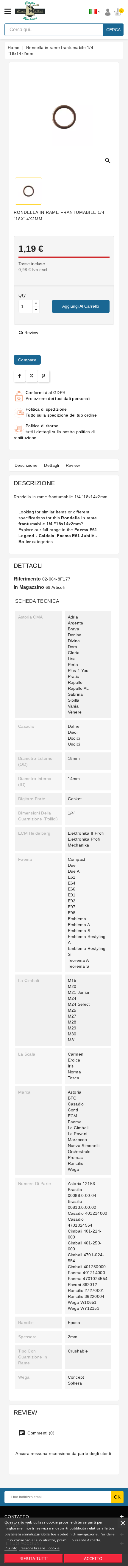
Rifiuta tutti (33, 1558)
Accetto (93, 1558)
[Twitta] (32, 376)
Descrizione (26, 465)
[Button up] (36, 303)
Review (73, 465)
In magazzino (29, 587)
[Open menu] (7, 11)
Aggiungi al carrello (80, 306)
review (31, 332)
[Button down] (36, 309)
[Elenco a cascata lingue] (94, 12)
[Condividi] (19, 376)
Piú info (10, 1548)
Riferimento (27, 578)
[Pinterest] (43, 376)
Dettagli (51, 465)
